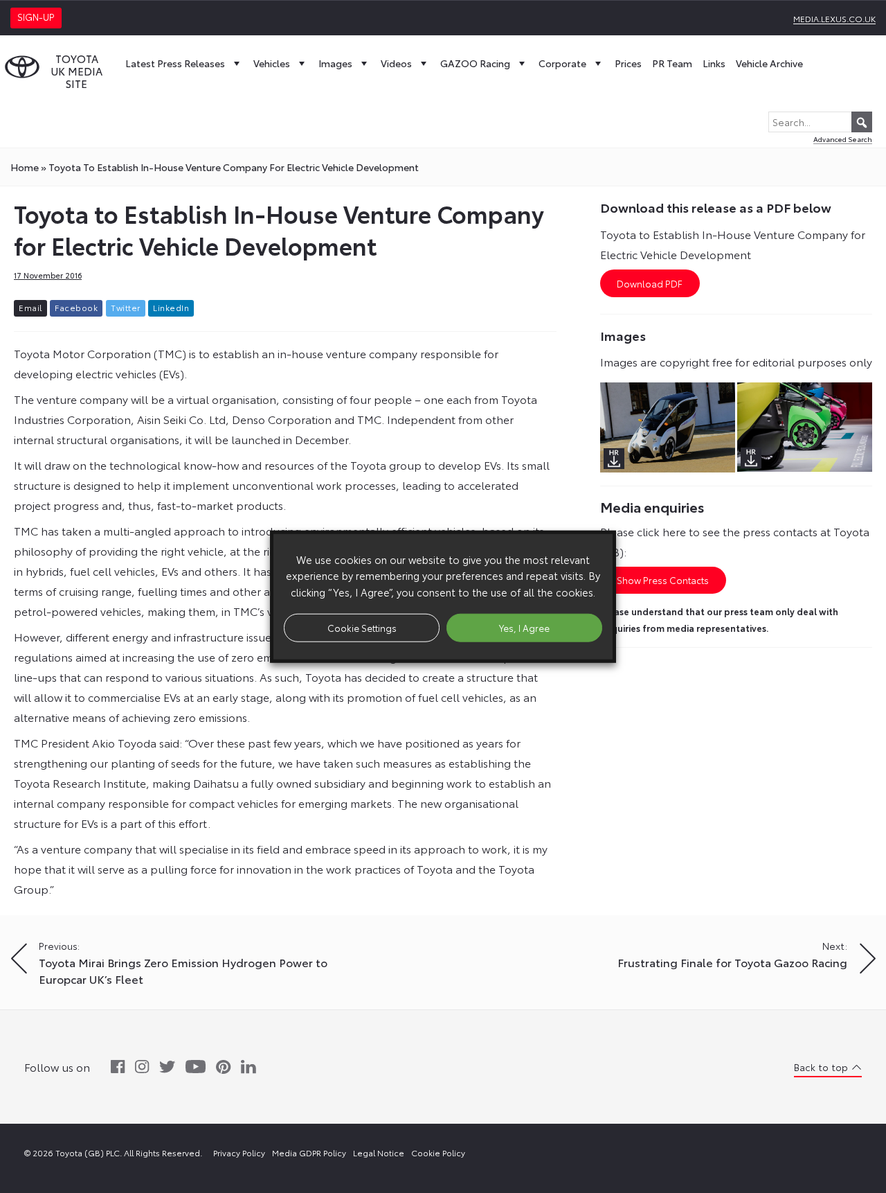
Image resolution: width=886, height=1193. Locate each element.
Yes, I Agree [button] (524, 627)
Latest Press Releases (175, 63)
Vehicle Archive (769, 63)
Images (335, 63)
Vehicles (271, 63)
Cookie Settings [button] (362, 627)
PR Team (672, 63)
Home (24, 167)
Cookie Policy (438, 1152)
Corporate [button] (562, 63)
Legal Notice (378, 1152)
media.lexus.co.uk (834, 18)
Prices (628, 63)
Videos (396, 63)
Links (714, 63)
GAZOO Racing (475, 63)
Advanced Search (842, 139)
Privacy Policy (239, 1152)
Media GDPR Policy (309, 1152)
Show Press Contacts (663, 580)
